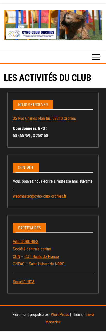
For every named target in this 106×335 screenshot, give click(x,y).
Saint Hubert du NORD (47, 264)
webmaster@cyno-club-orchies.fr (39, 196)
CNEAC (18, 264)
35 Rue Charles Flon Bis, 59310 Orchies (44, 118)
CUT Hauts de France (41, 256)
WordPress (60, 314)
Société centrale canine (32, 249)
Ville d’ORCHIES (25, 241)
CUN (16, 256)
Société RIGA (23, 281)
